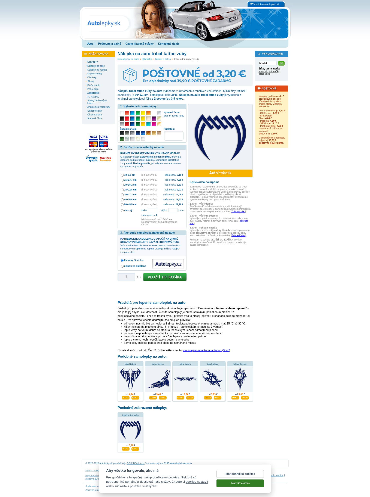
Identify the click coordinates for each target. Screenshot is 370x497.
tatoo (267, 73)
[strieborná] (159, 113)
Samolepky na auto (128, 59)
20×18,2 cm (130, 184)
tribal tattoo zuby (130, 415)
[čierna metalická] (121, 133)
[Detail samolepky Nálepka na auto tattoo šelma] (153, 397)
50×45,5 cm (130, 204)
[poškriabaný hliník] (132, 138)
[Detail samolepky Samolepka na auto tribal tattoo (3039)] (180, 397)
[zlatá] (159, 118)
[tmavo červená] (127, 123)
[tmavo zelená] (137, 123)
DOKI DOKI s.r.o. (136, 463)
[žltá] (143, 118)
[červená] (127, 118)
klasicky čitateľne (134, 260)
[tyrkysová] (148, 123)
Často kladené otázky (139, 43)
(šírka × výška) (149, 175)
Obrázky (147, 59)
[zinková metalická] (127, 133)
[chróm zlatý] (137, 138)
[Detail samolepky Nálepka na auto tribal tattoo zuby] (126, 448)
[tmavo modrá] (132, 123)
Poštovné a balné (109, 43)
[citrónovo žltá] (143, 113)
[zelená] (137, 118)
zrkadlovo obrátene (135, 266)
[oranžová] (148, 113)
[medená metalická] (148, 133)
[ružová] (153, 123)
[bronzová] (159, 123)
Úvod (90, 43)
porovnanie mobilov (273, 475)
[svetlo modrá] (132, 113)
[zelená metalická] (121, 138)
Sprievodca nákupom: (204, 182)
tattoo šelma (158, 364)
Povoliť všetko (240, 483)
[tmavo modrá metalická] (137, 133)
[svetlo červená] (127, 113)
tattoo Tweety (240, 364)
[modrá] (132, 118)
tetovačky (274, 71)
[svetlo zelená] (137, 113)
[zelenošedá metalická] (127, 138)
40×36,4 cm (130, 199)
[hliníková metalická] (132, 133)
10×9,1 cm (129, 175)
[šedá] (121, 123)
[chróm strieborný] (143, 138)
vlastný (128, 210)
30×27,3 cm (130, 194)
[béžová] (148, 118)
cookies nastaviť (197, 481)
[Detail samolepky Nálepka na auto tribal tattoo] (208, 397)
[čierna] (121, 118)
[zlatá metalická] (153, 133)
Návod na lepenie (94, 470)
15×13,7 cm (130, 179)
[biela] (121, 113)
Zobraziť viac (238, 211)
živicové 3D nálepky (95, 479)
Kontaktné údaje (168, 43)
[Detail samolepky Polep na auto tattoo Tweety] (235, 397)
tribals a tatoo (163, 59)
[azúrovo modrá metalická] (143, 133)
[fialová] (153, 118)
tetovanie (263, 71)
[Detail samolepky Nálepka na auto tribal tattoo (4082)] (126, 397)
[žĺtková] (143, 123)
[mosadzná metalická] (159, 133)
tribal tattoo (130, 364)
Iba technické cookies (240, 473)
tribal (261, 73)
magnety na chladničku (97, 475)
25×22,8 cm (130, 189)
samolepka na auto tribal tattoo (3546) (206, 350)
